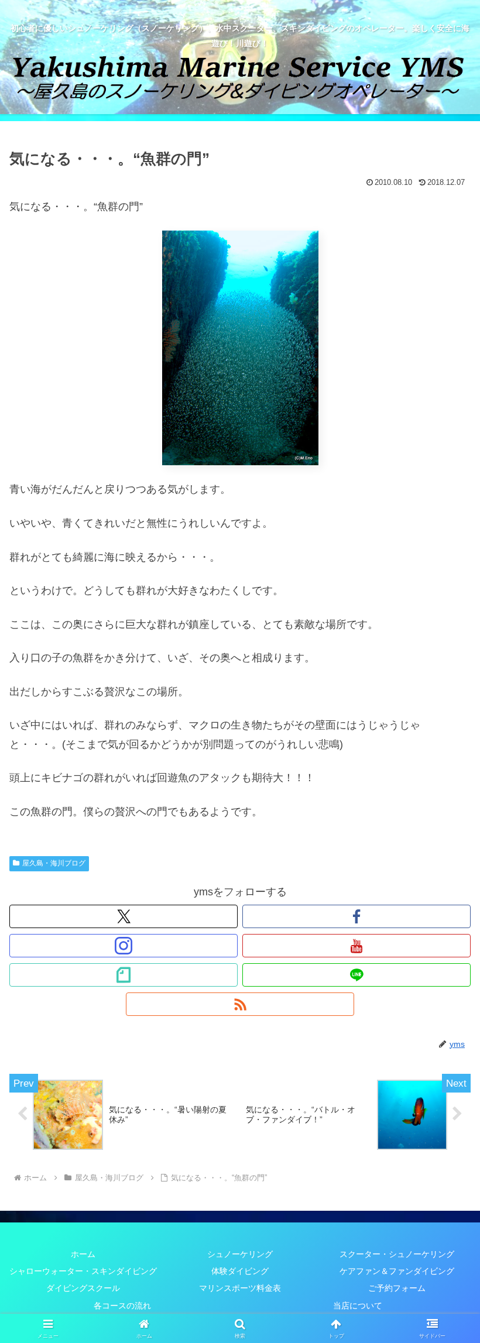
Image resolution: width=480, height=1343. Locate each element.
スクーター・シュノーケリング (397, 1254)
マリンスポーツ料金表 (240, 1288)
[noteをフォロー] (123, 975)
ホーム (83, 1254)
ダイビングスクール (83, 1288)
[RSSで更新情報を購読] (240, 1004)
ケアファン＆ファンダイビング (397, 1271)
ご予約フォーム (397, 1288)
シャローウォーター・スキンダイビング (83, 1271)
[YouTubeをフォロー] (356, 945)
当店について (357, 1305)
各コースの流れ (122, 1305)
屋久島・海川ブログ (53, 863)
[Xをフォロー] (123, 916)
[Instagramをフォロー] (123, 945)
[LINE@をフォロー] (356, 975)
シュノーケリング (240, 1254)
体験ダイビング (240, 1271)
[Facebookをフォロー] (356, 916)
